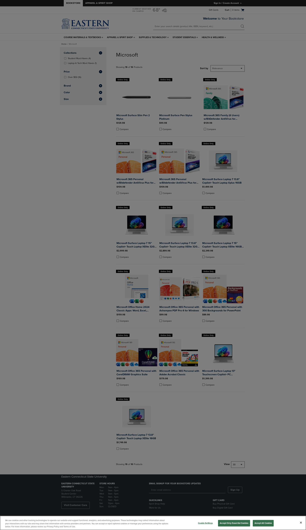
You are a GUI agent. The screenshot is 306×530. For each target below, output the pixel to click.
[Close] (300, 522)
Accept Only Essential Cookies (234, 523)
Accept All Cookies (263, 523)
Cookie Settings (205, 523)
